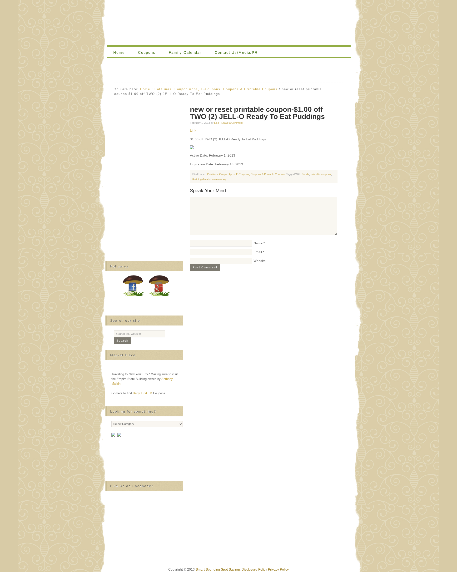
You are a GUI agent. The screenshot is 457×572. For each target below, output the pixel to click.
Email (257, 252)
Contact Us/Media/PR (236, 52)
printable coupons (321, 174)
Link (193, 130)
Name (258, 243)
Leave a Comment (232, 122)
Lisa (216, 122)
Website (259, 261)
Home (119, 52)
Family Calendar (181, 52)
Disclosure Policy (254, 569)
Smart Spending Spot (229, 22)
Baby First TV (142, 393)
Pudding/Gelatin (201, 179)
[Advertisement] (228, 71)
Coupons (143, 52)
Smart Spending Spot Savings (218, 569)
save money (219, 179)
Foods (305, 174)
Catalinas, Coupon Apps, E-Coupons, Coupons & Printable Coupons (246, 174)
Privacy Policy (278, 569)
